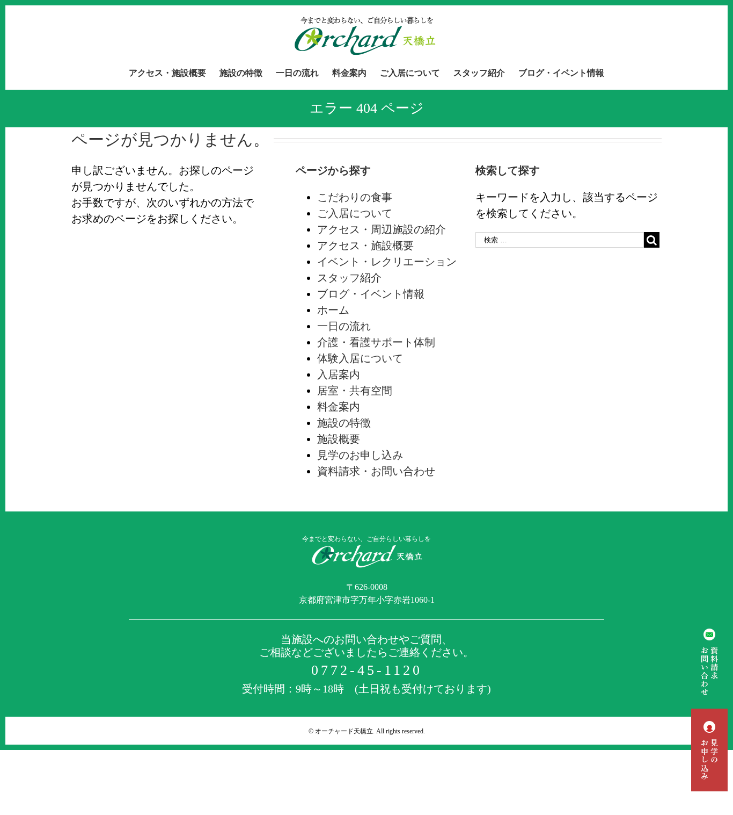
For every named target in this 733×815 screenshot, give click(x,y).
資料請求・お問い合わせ (376, 471)
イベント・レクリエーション (387, 262)
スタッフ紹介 (349, 278)
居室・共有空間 (354, 390)
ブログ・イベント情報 (370, 294)
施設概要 (338, 439)
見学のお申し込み (360, 455)
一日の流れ (344, 326)
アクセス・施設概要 (365, 245)
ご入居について (354, 213)
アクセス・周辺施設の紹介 (381, 229)
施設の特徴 (344, 423)
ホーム (333, 310)
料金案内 (338, 407)
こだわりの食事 (354, 197)
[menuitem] (174, 73)
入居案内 (338, 374)
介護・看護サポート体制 (376, 342)
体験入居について (360, 358)
